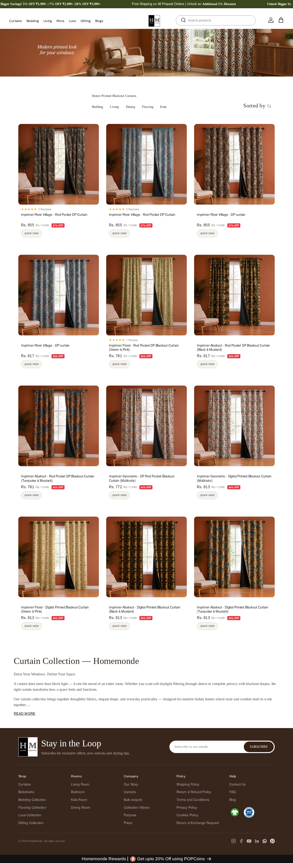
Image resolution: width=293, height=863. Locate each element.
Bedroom (77, 791)
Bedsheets (26, 791)
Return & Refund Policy (193, 791)
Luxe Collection (29, 815)
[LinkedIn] (257, 841)
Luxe (72, 21)
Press (128, 822)
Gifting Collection (31, 822)
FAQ (232, 791)
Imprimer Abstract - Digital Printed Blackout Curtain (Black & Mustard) (144, 609)
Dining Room (80, 807)
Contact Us (237, 784)
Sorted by (257, 106)
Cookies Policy (187, 815)
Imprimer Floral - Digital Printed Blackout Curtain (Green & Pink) (55, 609)
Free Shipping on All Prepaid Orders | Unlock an (184, 3)
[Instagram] (233, 841)
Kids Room (79, 799)
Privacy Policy (186, 807)
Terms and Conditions (192, 799)
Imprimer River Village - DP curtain (221, 214)
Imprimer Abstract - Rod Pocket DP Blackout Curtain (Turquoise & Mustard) (57, 478)
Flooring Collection (32, 807)
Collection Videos (136, 807)
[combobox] (216, 20)
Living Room (80, 784)
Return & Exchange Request (197, 822)
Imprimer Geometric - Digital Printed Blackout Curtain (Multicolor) (234, 478)
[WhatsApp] (264, 841)
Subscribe (259, 746)
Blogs (99, 21)
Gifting (86, 21)
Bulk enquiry (133, 799)
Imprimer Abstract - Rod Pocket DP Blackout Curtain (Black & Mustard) (233, 347)
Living (47, 21)
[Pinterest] (272, 841)
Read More (24, 713)
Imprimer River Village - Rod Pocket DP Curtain (54, 214)
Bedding (33, 21)
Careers (130, 791)
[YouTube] (249, 841)
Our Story (131, 784)
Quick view (31, 233)
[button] (281, 20)
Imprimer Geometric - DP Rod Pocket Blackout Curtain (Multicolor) (141, 478)
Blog (232, 799)
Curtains (15, 21)
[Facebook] (241, 841)
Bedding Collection (32, 799)
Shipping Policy (187, 784)
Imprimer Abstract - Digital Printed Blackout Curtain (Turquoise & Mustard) (232, 609)
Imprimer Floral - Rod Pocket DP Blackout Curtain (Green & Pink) (144, 347)
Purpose (130, 815)
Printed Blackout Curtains (119, 96)
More (60, 21)
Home (96, 96)
